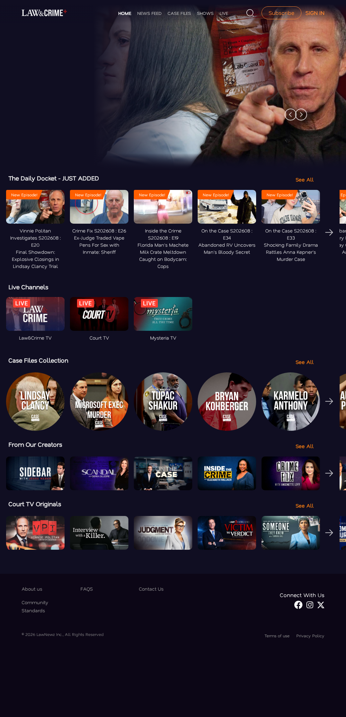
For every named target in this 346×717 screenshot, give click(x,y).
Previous (287, 111)
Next (297, 111)
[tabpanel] (173, 85)
